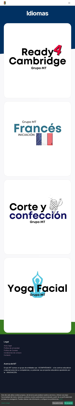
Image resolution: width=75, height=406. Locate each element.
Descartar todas (58, 403)
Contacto (7, 355)
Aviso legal (8, 346)
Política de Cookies (11, 350)
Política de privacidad (11, 348)
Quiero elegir (5, 403)
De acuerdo (68, 403)
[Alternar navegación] (69, 3)
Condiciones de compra (12, 353)
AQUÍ (60, 399)
